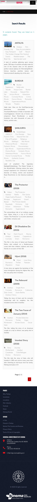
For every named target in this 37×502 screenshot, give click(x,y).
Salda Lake (20, 87)
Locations (6, 400)
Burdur (19, 85)
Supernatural (20, 209)
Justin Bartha (20, 292)
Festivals (5, 406)
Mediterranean (19, 56)
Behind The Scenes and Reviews (13, 426)
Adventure (17, 207)
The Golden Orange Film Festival (17, 54)
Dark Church (18, 234)
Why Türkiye (7, 394)
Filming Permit (7, 412)
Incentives (6, 397)
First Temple (19, 134)
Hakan (9, 192)
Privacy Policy (7, 429)
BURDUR (19, 81)
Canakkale (9, 352)
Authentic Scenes (18, 158)
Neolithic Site (10, 161)
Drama (8, 355)
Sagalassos (9, 87)
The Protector (20, 192)
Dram (17, 239)
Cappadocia (27, 236)
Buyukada (9, 204)
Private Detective (22, 318)
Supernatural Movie (19, 102)
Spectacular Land (20, 59)
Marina (28, 234)
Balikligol (15, 141)
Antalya (19, 47)
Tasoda (8, 90)
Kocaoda (14, 92)
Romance (25, 239)
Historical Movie (11, 144)
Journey (17, 348)
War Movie (25, 141)
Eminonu (19, 204)
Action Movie (14, 94)
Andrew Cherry (11, 295)
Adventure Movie (12, 153)
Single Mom (20, 288)
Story (9, 348)
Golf (20, 52)
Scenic (8, 56)
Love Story (27, 260)
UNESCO (9, 134)
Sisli (26, 204)
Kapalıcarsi (17, 199)
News (5, 409)
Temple (8, 104)
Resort (27, 52)
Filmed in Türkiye (8, 423)
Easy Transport (11, 52)
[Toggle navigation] (33, 3)
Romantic (9, 209)
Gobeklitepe (21, 132)
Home (4, 11)
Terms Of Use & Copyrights (11, 432)
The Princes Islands (19, 202)
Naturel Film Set (22, 137)
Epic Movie (9, 149)
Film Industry (7, 403)
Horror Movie (17, 99)
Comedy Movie (17, 97)
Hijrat (19, 260)
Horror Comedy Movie (14, 156)
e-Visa (5, 420)
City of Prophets (11, 139)
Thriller (26, 207)
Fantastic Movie (24, 151)
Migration (9, 265)
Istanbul (8, 195)
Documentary (23, 146)
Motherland (10, 350)
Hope (18, 265)
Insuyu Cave (18, 90)
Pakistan (27, 263)
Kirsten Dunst (20, 323)
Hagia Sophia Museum (13, 197)
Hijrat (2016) (20, 256)
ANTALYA (19, 43)
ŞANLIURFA (20, 128)
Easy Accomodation (23, 49)
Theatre (17, 104)
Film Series (26, 195)
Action (8, 207)
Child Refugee (21, 352)
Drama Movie (10, 151)
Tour (8, 234)
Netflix (16, 195)
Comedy (9, 239)
